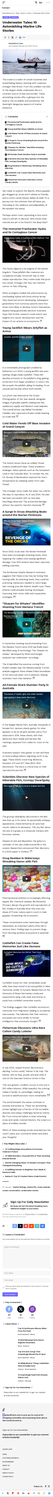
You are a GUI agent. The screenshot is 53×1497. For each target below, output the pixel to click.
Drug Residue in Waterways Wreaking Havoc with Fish (26, 167)
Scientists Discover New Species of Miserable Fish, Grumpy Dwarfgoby (26, 160)
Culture (21, 1369)
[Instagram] (32, 1312)
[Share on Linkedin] (23, 1493)
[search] (36, 2)
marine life (31, 1187)
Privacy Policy (30, 1214)
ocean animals (43, 1187)
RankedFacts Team (16, 43)
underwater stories (29, 1190)
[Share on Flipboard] (13, 1493)
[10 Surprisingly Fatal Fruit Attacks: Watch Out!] (10, 1378)
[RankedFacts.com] (4, 1486)
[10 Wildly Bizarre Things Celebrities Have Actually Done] (10, 1366)
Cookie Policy (43, 1214)
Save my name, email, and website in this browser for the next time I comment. (27, 1287)
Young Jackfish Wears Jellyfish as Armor (25, 129)
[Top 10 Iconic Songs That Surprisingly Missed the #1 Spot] (10, 1355)
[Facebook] (9, 1312)
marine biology (19, 1187)
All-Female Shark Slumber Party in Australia (27, 154)
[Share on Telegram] (33, 1493)
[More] (24, 37)
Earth (20, 1346)
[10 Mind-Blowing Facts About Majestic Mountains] (10, 1343)
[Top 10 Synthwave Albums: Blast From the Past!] (10, 1331)
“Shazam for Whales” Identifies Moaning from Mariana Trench (24, 148)
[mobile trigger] (4, 2)
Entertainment (23, 1334)
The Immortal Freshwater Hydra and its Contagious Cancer (23, 123)
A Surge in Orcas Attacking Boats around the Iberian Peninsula (26, 141)
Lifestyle (28, 1381)
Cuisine (21, 1381)
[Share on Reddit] (28, 1493)
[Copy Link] (16, 37)
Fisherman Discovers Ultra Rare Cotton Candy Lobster (23, 181)
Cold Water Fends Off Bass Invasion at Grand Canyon (26, 134)
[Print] (20, 37)
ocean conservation (11, 1190)
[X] (20, 1312)
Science (14, 17)
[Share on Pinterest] (18, 1493)
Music (32, 1334)
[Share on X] (12, 37)
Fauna (6, 17)
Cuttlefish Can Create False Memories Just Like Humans (25, 174)
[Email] (38, 1493)
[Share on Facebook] (8, 37)
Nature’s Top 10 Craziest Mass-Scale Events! (25, 1176)
